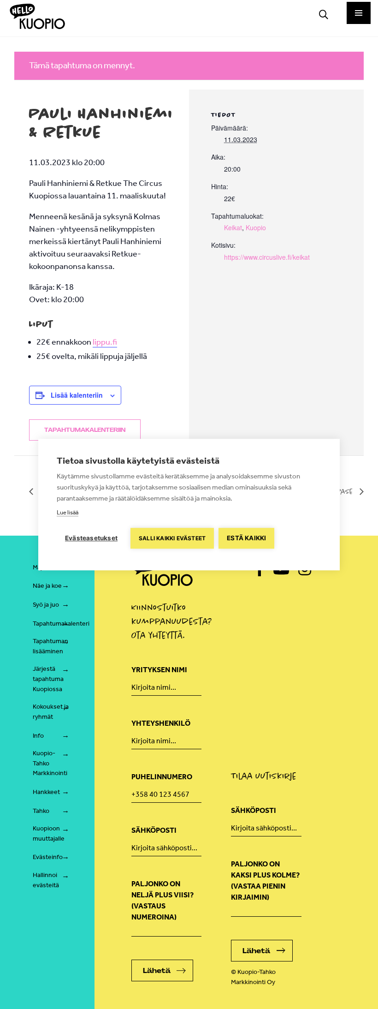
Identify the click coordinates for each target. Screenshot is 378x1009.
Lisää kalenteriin (77, 395)
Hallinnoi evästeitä (46, 880)
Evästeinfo (48, 857)
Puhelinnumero (161, 776)
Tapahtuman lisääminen (50, 646)
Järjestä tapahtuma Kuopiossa (48, 679)
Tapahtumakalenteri (61, 623)
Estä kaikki (246, 538)
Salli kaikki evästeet (172, 538)
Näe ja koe (47, 586)
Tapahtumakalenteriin (84, 430)
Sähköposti (154, 830)
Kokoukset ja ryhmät (51, 712)
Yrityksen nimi (159, 669)
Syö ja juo (46, 605)
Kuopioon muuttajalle (49, 833)
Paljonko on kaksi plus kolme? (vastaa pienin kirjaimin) (265, 881)
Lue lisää (67, 512)
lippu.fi (105, 342)
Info (38, 736)
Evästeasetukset (91, 538)
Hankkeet (46, 792)
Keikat (233, 227)
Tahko (41, 811)
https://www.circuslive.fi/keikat (267, 257)
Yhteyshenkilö (160, 723)
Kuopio (256, 227)
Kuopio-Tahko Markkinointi (50, 763)
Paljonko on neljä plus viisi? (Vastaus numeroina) (162, 900)
